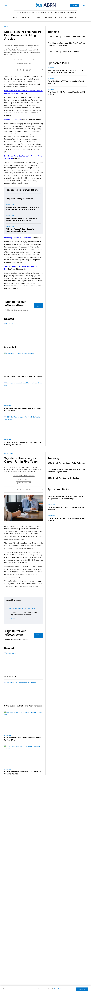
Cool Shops (36, 17)
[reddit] (27, 70)
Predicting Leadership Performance (17, 238)
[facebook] (17, 70)
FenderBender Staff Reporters (23, 476)
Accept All (82, 989)
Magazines (58, 17)
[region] (45, 989)
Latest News (47, 17)
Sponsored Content (72, 17)
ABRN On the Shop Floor (20, 17)
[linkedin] (21, 70)
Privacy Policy (58, 988)
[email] (30, 70)
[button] (5, 5)
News (6, 27)
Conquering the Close (12, 119)
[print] (42, 70)
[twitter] (24, 70)
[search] (9, 5)
